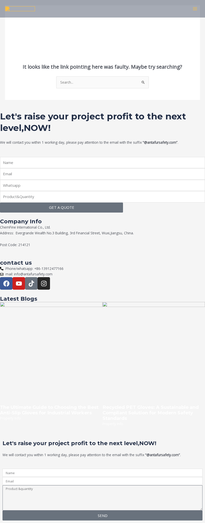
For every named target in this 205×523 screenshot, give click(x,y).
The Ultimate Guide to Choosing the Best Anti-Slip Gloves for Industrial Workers (49, 410)
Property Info (10, 418)
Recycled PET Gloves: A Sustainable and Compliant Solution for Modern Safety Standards (150, 412)
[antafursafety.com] (20, 8)
